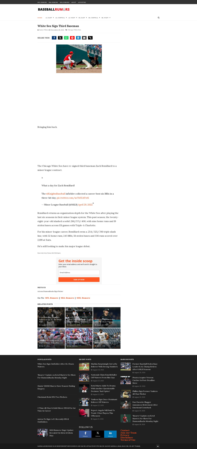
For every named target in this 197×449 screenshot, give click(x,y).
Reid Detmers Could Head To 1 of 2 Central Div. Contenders (79, 342)
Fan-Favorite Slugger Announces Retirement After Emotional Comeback (145, 405)
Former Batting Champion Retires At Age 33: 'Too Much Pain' (50, 319)
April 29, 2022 (85, 204)
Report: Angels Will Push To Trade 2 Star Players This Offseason (103, 413)
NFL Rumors (42, 2)
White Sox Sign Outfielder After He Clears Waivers (105, 320)
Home (40, 18)
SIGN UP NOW (79, 280)
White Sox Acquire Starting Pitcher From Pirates (105, 342)
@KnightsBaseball (55, 193)
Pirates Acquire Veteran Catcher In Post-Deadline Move (143, 380)
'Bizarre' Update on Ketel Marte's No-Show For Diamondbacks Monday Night (145, 418)
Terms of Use (128, 439)
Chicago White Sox (74, 30)
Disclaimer (127, 437)
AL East (49, 18)
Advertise (82, 2)
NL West (105, 18)
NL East (82, 18)
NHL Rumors (64, 2)
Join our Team (129, 432)
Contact (125, 430)
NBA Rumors (53, 2)
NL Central (93, 18)
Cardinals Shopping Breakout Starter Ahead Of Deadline (50, 342)
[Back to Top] (157, 446)
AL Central (60, 18)
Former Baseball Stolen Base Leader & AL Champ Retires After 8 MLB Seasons (144, 366)
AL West (71, 18)
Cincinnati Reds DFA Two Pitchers (52, 397)
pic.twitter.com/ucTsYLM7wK (73, 197)
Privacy (125, 435)
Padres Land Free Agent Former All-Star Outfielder (77, 320)
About (73, 2)
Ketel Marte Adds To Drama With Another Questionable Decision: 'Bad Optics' (103, 388)
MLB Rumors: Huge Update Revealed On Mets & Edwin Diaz (61, 433)
